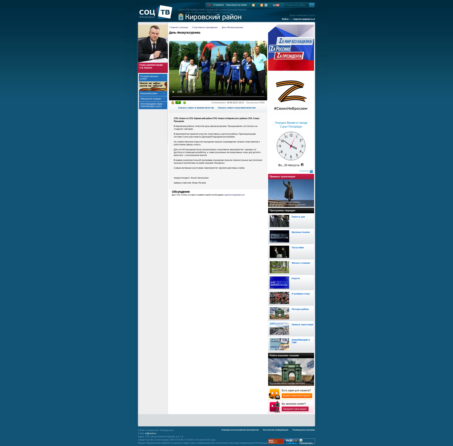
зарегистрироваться (234, 195)
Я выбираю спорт (301, 294)
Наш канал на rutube (236, 5)
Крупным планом (301, 232)
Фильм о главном (301, 263)
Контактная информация (275, 430)
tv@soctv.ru (150, 433)
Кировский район (148, 93)
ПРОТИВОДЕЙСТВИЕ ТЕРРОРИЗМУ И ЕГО (151, 105)
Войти (285, 19)
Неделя (296, 278)
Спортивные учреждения (205, 27)
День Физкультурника (232, 27)
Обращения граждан (150, 99)
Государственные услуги (149, 77)
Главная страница (179, 27)
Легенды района (300, 309)
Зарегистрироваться (304, 19)
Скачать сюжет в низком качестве (196, 108)
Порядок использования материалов (240, 430)
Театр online (298, 247)
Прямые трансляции (302, 324)
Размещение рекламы (304, 430)
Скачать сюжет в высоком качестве (237, 108)
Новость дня (298, 217)
